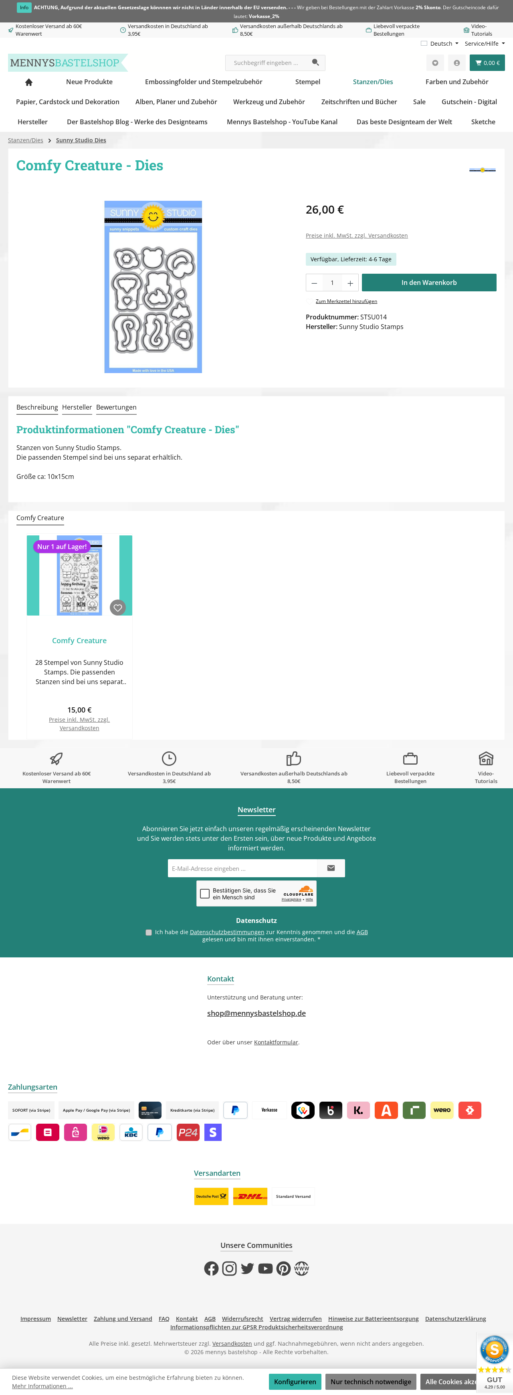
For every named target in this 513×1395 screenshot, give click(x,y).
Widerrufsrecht (242, 1318)
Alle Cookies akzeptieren (463, 1381)
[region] (153, 287)
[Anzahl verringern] (314, 282)
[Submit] (331, 868)
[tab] (37, 407)
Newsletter (72, 1318)
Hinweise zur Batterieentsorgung (373, 1318)
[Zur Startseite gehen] (68, 63)
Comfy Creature (79, 640)
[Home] (29, 82)
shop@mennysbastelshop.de (256, 1013)
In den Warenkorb (429, 282)
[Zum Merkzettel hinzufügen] (118, 608)
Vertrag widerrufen (296, 1318)
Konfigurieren (295, 1381)
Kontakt (187, 1318)
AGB (362, 932)
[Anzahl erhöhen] (350, 282)
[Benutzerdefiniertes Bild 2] (250, 1196)
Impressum (35, 1318)
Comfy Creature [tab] (40, 517)
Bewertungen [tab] (116, 407)
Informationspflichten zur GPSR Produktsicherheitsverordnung (256, 1327)
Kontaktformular (276, 1042)
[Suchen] (316, 63)
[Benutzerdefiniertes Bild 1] (211, 1196)
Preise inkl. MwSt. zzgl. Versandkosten (357, 235)
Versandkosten (232, 1343)
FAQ (164, 1318)
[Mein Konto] (457, 63)
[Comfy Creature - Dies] (153, 287)
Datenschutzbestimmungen (227, 932)
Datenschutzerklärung (455, 1318)
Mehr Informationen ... (42, 1386)
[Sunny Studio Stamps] (483, 171)
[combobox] (266, 63)
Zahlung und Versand (123, 1318)
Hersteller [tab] (77, 407)
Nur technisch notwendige (371, 1381)
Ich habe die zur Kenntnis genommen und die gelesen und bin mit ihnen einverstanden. (261, 935)
